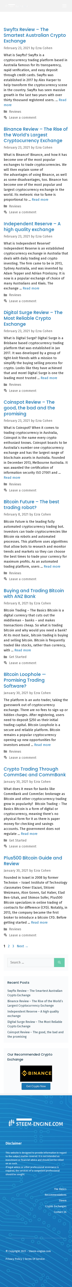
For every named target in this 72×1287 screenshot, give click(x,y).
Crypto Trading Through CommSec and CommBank (35, 772)
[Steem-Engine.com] (17, 6)
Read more (40, 200)
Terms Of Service (35, 1259)
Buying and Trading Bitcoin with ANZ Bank (34, 593)
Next (22, 946)
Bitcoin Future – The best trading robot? (31, 505)
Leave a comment (22, 118)
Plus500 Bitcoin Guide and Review (33, 861)
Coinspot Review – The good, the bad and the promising (29, 408)
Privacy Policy (14, 1259)
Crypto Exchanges (55, 1206)
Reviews (15, 112)
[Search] (59, 962)
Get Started (18, 657)
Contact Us (60, 1212)
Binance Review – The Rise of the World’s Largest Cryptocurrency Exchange (36, 135)
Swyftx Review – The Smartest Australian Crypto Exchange (35, 35)
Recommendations (55, 1194)
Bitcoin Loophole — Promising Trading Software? (25, 680)
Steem (62, 1200)
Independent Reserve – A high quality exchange (32, 227)
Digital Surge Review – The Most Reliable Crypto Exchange (33, 318)
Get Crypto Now (36, 1086)
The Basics (60, 1189)
